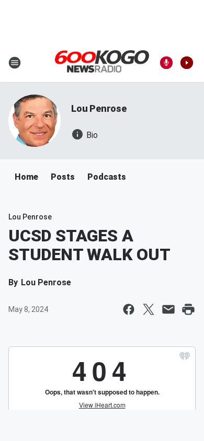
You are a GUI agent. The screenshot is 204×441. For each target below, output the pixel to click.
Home (26, 177)
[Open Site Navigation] (14, 62)
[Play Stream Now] (186, 62)
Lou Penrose (99, 108)
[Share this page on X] (148, 309)
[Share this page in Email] (168, 309)
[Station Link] (102, 62)
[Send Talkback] (166, 62)
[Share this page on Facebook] (128, 309)
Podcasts (106, 177)
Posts (63, 177)
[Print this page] (188, 309)
